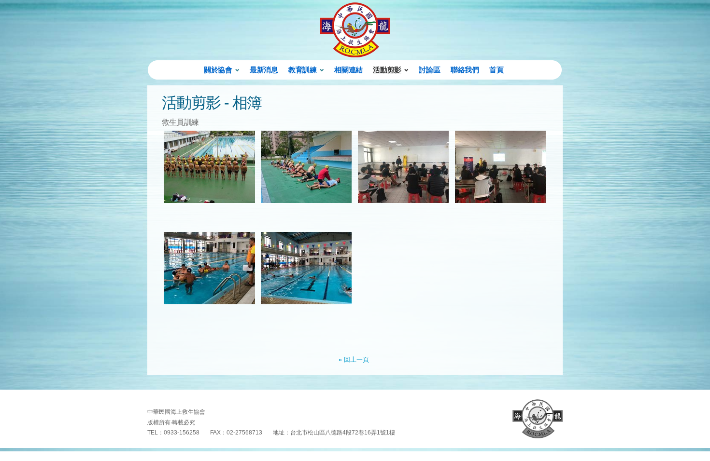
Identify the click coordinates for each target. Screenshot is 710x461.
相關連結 (348, 70)
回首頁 (537, 418)
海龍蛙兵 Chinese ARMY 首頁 (355, 29)
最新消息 (264, 70)
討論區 (429, 70)
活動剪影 (387, 70)
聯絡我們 (465, 70)
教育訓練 (302, 70)
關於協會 (218, 70)
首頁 (496, 70)
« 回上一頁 (354, 359)
